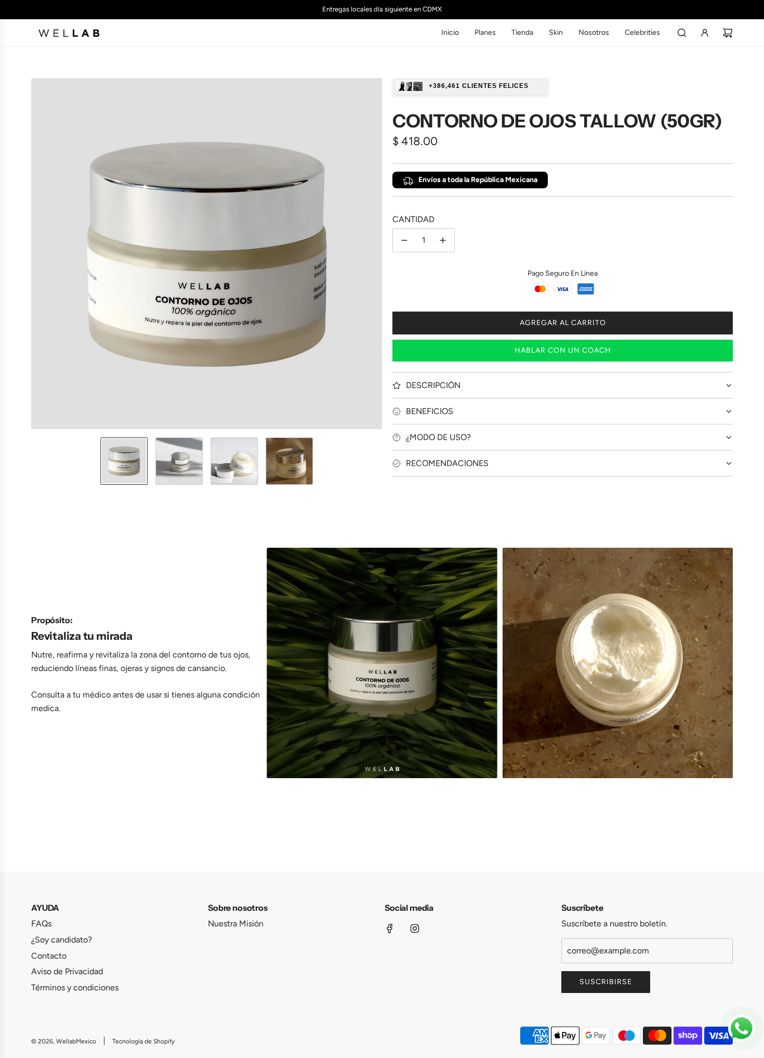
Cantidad (413, 219)
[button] (39, 254)
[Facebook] (389, 928)
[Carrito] (727, 32)
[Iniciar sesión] (704, 32)
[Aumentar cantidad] (442, 240)
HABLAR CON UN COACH (563, 350)
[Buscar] (681, 32)
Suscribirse (605, 981)
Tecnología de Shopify (143, 1041)
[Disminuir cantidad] (404, 240)
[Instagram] (414, 928)
